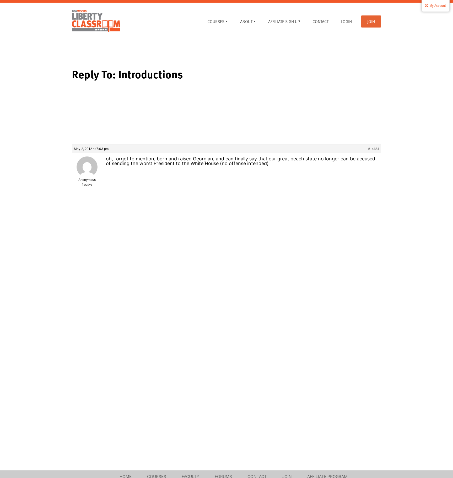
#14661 (373, 149)
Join (371, 21)
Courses (215, 21)
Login (346, 21)
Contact (320, 21)
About (246, 21)
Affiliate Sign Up (284, 21)
